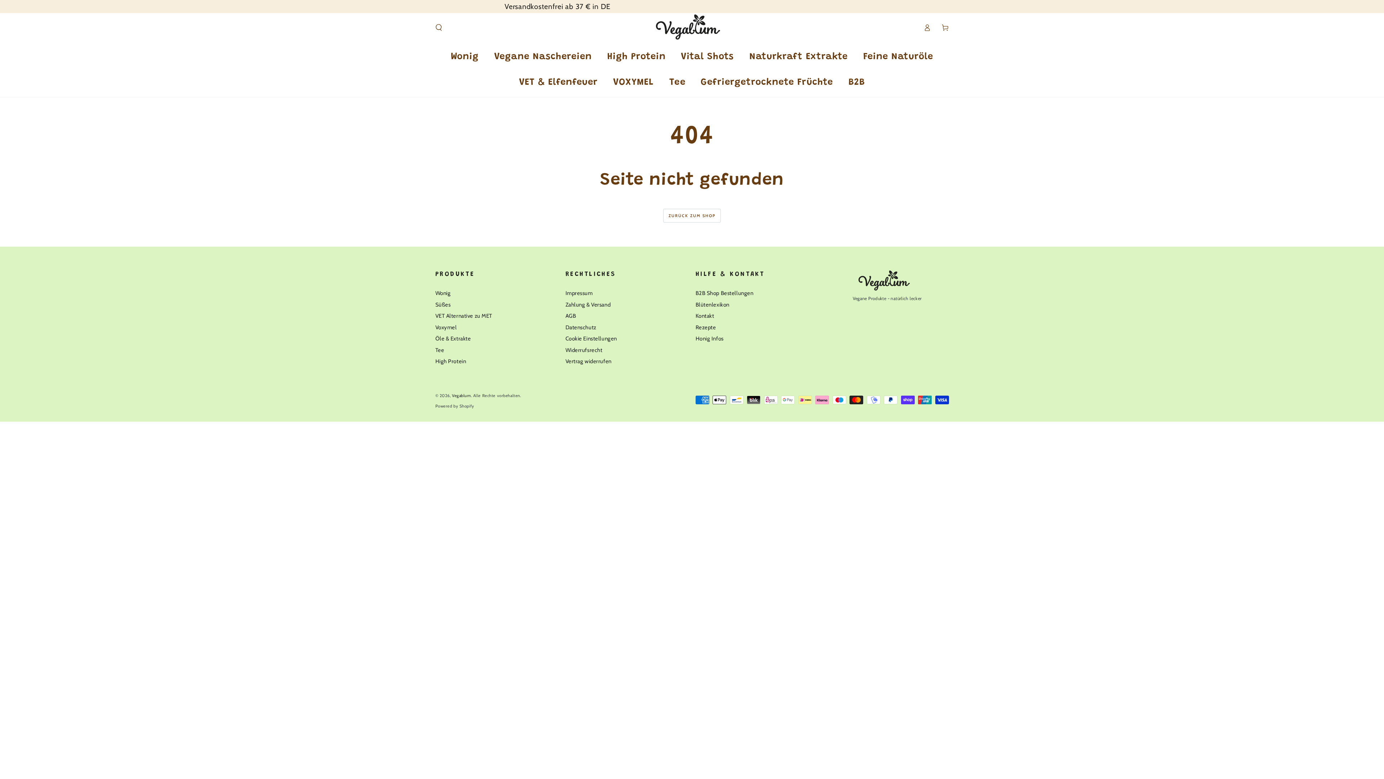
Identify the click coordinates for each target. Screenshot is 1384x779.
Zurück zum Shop (692, 215)
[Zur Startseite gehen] (692, 27)
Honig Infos (710, 338)
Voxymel (446, 327)
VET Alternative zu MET (464, 315)
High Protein (450, 361)
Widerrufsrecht (584, 350)
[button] (439, 27)
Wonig (443, 293)
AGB (570, 315)
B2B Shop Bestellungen (725, 293)
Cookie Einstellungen (591, 338)
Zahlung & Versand (588, 304)
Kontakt (705, 315)
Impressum (579, 293)
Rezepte (706, 327)
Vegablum (461, 395)
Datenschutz (580, 327)
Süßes (443, 304)
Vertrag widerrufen (588, 361)
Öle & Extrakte (453, 338)
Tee (439, 350)
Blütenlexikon (712, 304)
